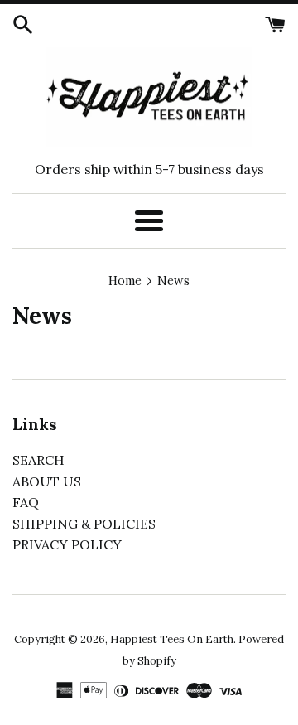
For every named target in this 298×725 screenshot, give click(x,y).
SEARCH (38, 460)
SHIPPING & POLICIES (84, 523)
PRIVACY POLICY (67, 544)
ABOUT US (46, 481)
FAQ (25, 502)
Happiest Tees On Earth (171, 639)
